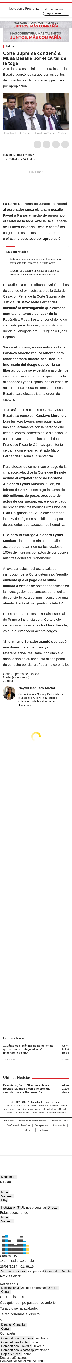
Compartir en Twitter (15, 1342)
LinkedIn (56, 144)
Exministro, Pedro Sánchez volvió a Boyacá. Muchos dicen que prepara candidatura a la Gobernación (26, 1089)
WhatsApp (65, 144)
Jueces (8, 680)
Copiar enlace (10, 1354)
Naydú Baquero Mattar (18, 154)
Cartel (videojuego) (16, 677)
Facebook (37, 144)
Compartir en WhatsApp (17, 1350)
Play (4, 1200)
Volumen (7, 1196)
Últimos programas (33, 1207)
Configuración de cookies (18, 1125)
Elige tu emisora (54, 13)
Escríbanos (43, 1130)
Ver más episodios (13, 1271)
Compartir (52, 1271)
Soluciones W (58, 1125)
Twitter (46, 144)
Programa (32, 8)
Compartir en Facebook (17, 1338)
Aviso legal (8, 1120)
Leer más (25, 705)
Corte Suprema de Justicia (21, 674)
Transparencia (41, 1125)
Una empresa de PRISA (36, 1141)
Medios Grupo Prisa (36, 1151)
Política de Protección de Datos (32, 1120)
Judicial (10, 46)
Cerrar (5, 1291)
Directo (52, 1207)
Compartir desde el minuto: (22, 1361)
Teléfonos (28, 1130)
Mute (4, 1192)
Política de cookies (59, 1120)
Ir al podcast (35, 1271)
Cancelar (19, 1324)
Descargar (7, 1357)
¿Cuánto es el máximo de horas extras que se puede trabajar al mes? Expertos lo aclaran (28, 1049)
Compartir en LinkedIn (16, 1346)
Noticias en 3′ (10, 1207)
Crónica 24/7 (8, 1256)
